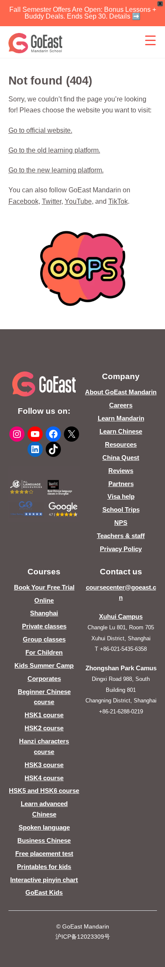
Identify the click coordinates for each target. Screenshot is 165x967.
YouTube (78, 201)
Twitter (51, 201)
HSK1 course (44, 714)
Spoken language (44, 827)
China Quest (120, 457)
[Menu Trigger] (150, 40)
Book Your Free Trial (44, 587)
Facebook (23, 201)
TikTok (118, 201)
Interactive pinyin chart (44, 879)
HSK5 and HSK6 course (44, 790)
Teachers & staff (121, 535)
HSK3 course (44, 764)
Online (44, 600)
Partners (121, 483)
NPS (120, 522)
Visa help (121, 496)
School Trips (121, 509)
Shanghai (44, 613)
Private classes (44, 626)
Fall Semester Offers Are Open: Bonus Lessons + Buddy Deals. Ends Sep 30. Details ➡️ (82, 13)
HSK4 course (44, 777)
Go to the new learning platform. (56, 170)
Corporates (44, 678)
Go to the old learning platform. (54, 150)
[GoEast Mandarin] (35, 43)
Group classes (44, 639)
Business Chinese (44, 840)
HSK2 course (44, 728)
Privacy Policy (121, 548)
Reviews (120, 470)
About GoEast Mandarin (121, 392)
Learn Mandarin (121, 418)
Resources (121, 444)
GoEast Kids (44, 892)
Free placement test (44, 853)
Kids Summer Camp (44, 665)
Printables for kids (44, 866)
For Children (44, 652)
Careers (120, 405)
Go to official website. (40, 130)
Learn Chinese (120, 431)
